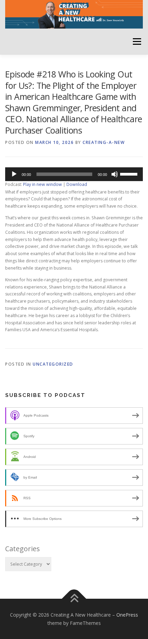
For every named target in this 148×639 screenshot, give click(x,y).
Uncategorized (53, 364)
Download (76, 184)
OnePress (127, 614)
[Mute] (114, 174)
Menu (136, 41)
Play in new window (42, 184)
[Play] (14, 174)
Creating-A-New (104, 142)
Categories (22, 548)
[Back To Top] (74, 598)
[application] (74, 174)
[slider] (129, 173)
